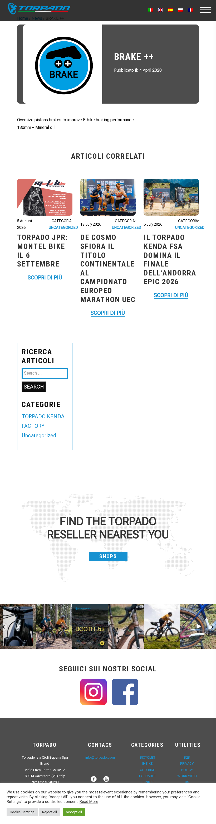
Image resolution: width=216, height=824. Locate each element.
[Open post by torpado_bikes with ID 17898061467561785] (54, 626)
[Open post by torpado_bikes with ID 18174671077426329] (162, 626)
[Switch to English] (160, 9)
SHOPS (108, 556)
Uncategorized (63, 227)
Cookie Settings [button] (22, 812)
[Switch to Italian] (150, 9)
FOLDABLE (147, 776)
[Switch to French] (190, 9)
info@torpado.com (100, 757)
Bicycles (147, 757)
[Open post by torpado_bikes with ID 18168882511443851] (18, 626)
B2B (187, 757)
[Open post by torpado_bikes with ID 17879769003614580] (198, 626)
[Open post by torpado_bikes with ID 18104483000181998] (126, 626)
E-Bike (147, 763)
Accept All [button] (74, 812)
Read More (89, 801)
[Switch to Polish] (180, 9)
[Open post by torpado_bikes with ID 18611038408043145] (90, 626)
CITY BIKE (147, 770)
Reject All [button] (49, 812)
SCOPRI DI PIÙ (45, 277)
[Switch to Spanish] (170, 9)
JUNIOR (147, 782)
